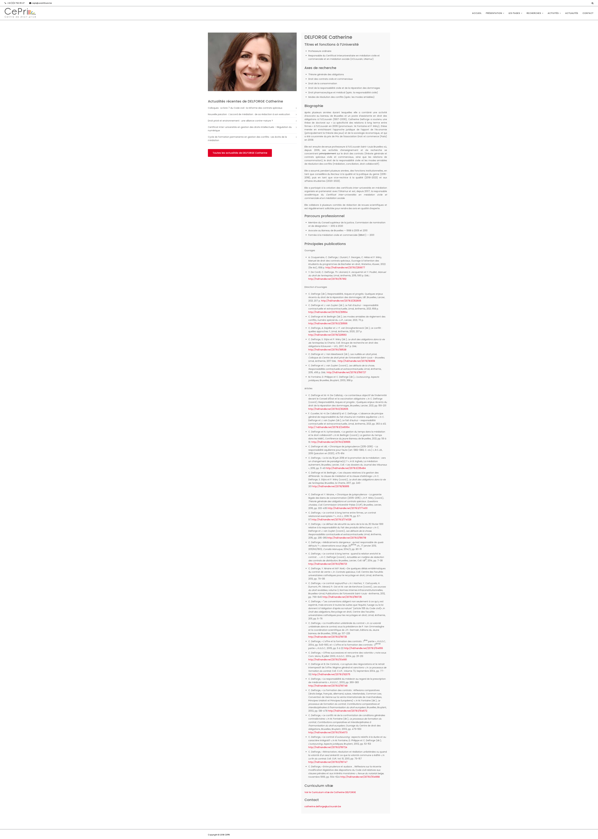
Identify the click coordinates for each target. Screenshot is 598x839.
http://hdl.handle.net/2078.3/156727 (346, 372)
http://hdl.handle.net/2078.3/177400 (348, 508)
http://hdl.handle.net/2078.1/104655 (363, 648)
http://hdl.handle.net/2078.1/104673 (327, 732)
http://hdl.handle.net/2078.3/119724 (327, 747)
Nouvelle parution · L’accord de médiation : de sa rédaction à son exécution (249, 114)
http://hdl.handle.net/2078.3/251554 (328, 312)
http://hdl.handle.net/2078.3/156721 (327, 564)
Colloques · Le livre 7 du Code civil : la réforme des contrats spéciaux (245, 107)
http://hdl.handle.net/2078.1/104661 (327, 659)
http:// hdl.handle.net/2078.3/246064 (329, 427)
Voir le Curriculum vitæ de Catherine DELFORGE (330, 792)
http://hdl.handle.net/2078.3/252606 (341, 300)
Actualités (571, 13)
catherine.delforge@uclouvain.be (322, 806)
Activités (553, 13)
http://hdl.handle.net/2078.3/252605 (328, 409)
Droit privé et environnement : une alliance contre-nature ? (240, 120)
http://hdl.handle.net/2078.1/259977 (345, 267)
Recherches (534, 13)
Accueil (477, 13)
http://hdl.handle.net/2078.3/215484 (345, 468)
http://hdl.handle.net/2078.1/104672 (347, 710)
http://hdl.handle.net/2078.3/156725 (342, 597)
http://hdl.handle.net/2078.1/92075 (331, 674)
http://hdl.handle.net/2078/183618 (356, 361)
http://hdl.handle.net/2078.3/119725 (327, 636)
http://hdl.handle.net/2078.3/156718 (346, 537)
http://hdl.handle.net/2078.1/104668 (360, 776)
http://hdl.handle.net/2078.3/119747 (327, 762)
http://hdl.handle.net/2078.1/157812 (327, 278)
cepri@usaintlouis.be (42, 3)
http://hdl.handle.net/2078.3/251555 (330, 442)
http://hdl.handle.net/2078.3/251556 (327, 323)
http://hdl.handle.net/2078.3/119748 (327, 685)
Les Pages (514, 13)
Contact (588, 13)
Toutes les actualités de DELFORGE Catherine (240, 152)
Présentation (494, 13)
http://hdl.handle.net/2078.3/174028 (331, 519)
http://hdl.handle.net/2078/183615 (330, 486)
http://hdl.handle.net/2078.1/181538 (327, 349)
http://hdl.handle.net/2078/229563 (327, 334)
